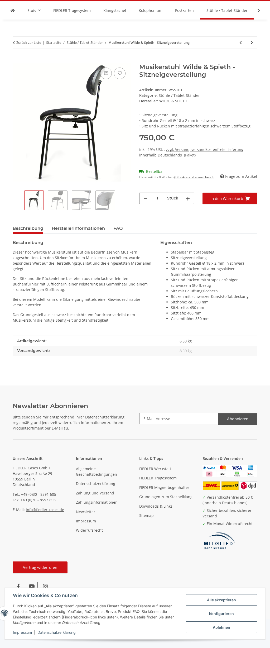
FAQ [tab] (118, 228)
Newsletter (85, 511)
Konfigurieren (221, 613)
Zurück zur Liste (28, 42)
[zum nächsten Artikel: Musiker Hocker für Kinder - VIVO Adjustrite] (251, 43)
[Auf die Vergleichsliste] (106, 73)
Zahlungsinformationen (97, 502)
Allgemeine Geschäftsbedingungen (96, 471)
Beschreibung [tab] (28, 228)
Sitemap (146, 515)
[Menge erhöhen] (188, 198)
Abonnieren (237, 418)
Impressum (22, 632)
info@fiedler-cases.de (45, 509)
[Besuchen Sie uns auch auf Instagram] (45, 587)
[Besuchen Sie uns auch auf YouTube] (31, 587)
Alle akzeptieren (221, 600)
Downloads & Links (155, 506)
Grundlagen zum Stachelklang (165, 496)
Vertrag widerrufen (40, 567)
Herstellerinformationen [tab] (78, 228)
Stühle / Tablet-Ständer (179, 95)
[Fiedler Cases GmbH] (12, 10)
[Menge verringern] (145, 198)
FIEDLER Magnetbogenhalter (164, 487)
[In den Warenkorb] (17, 60)
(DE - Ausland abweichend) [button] (194, 177)
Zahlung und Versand (95, 492)
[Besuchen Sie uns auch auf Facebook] (18, 587)
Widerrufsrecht (89, 530)
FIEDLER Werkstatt (155, 468)
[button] (255, 10)
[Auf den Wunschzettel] (120, 73)
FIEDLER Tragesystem (158, 477)
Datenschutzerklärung (56, 632)
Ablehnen (221, 627)
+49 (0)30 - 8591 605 (38, 494)
